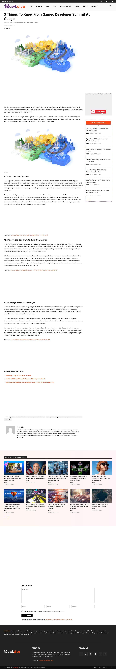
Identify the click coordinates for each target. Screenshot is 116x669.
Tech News (7, 419)
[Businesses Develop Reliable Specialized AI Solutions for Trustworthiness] (80, 468)
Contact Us (104, 667)
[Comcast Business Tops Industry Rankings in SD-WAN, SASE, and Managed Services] (58, 468)
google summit (69, 417)
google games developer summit (55, 417)
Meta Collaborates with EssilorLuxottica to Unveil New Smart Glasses (101, 478)
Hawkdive (15, 667)
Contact (94, 6)
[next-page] (90, 199)
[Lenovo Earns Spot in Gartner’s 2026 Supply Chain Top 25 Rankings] (58, 496)
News (77, 6)
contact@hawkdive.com (46, 660)
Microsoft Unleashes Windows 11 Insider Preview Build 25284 (30, 340)
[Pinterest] (103, 1)
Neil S (87, 133)
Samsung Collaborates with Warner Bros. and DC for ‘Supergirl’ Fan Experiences (12, 506)
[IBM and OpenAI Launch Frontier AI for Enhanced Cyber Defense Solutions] (80, 496)
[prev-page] (87, 199)
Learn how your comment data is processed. (58, 620)
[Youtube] (112, 1)
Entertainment (65, 6)
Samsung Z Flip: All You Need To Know (18, 375)
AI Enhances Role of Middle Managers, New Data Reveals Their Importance (12, 478)
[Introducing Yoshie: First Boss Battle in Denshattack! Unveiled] (36, 496)
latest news (78, 417)
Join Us (110, 667)
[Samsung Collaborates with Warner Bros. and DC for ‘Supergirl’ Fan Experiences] (14, 496)
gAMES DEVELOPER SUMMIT (17, 417)
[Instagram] (101, 1)
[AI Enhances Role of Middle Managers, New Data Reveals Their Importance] (14, 468)
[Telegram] (106, 1)
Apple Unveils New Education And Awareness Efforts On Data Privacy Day (30, 382)
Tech (54, 6)
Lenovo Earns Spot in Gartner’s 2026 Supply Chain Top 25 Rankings (57, 506)
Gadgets (39, 6)
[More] (76, 445)
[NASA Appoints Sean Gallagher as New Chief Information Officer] (36, 468)
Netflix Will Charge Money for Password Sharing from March (25, 379)
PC (31, 6)
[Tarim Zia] (10, 432)
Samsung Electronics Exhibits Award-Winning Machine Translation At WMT (34, 270)
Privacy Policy (97, 667)
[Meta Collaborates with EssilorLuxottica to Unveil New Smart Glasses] (102, 468)
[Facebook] (98, 1)
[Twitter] (109, 1)
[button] (110, 6)
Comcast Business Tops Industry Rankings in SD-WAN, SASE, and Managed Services (58, 478)
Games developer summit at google (35, 417)
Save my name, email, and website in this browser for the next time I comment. (44, 611)
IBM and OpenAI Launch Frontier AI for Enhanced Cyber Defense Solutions (79, 506)
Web (47, 6)
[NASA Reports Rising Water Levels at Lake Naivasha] (102, 496)
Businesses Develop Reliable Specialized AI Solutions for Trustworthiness (78, 478)
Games (85, 6)
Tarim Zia (7, 28)
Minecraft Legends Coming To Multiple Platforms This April (29, 235)
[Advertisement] (43, 92)
